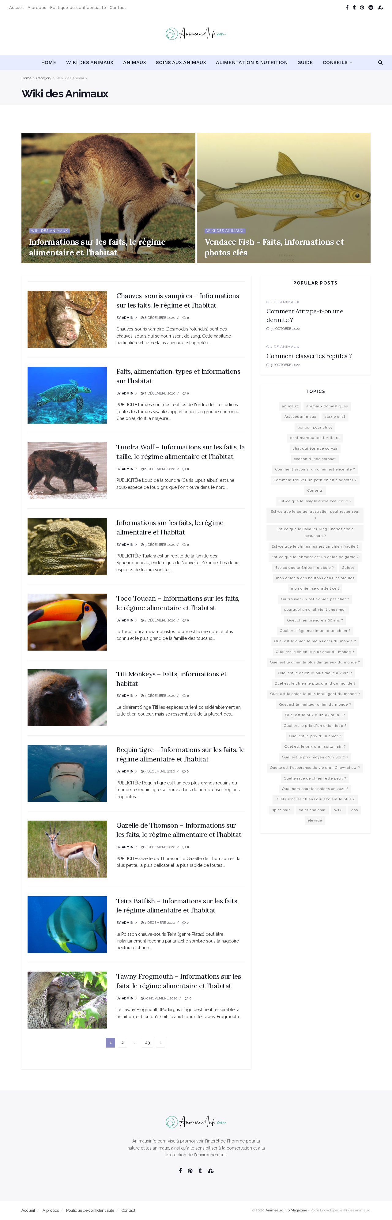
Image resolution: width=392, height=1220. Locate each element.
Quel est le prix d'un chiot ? (315, 736)
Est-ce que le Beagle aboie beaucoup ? (315, 501)
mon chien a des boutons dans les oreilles (315, 578)
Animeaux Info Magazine (286, 1210)
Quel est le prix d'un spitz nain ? (315, 747)
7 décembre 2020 (159, 393)
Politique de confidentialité (78, 7)
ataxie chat (335, 417)
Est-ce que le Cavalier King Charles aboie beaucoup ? (315, 532)
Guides (348, 568)
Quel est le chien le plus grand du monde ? (315, 684)
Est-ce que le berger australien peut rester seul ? (315, 515)
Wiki (338, 810)
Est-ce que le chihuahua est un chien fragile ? (315, 547)
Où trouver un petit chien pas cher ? (315, 599)
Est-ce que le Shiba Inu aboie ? (304, 568)
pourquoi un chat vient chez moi (315, 610)
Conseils (335, 62)
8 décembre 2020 (159, 318)
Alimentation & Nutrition (252, 62)
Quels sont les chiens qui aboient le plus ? (315, 799)
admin (128, 318)
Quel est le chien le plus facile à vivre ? (315, 673)
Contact (118, 7)
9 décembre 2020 (47, 261)
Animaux (134, 62)
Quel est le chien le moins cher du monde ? (315, 641)
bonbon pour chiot (315, 427)
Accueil (16, 7)
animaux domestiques (327, 406)
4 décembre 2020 (159, 620)
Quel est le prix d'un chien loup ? (315, 726)
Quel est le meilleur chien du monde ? (315, 705)
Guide (305, 62)
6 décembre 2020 (159, 469)
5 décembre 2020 (159, 545)
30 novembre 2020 (160, 998)
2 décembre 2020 (159, 847)
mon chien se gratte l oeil (315, 589)
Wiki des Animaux (89, 62)
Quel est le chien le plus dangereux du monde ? (315, 662)
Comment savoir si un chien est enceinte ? (315, 469)
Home (48, 62)
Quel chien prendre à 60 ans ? (315, 620)
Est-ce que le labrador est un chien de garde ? (315, 557)
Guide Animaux (283, 302)
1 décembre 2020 (159, 923)
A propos (37, 7)
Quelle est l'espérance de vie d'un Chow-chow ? (315, 768)
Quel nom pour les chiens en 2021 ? (315, 789)
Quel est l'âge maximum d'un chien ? (315, 631)
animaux (290, 406)
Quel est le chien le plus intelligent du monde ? (315, 694)
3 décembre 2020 (159, 771)
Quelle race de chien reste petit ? (315, 778)
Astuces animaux (300, 417)
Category (43, 78)
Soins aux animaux (181, 62)
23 (147, 1042)
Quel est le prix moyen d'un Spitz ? (315, 757)
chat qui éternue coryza (315, 449)
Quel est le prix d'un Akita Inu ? (315, 715)
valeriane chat (312, 810)
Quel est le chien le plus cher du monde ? (315, 652)
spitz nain (281, 810)
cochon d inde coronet (315, 459)
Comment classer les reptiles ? (309, 356)
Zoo (354, 810)
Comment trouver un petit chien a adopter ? (315, 480)
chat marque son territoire (315, 438)
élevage (315, 820)
